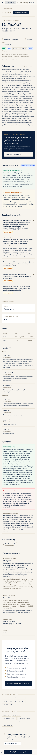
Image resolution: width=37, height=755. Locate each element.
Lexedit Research (24, 2)
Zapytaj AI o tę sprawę (20, 12)
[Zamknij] (34, 752)
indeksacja (6, 721)
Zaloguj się (31, 2)
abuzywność (16, 715)
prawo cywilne (7, 725)
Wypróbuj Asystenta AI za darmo (17, 683)
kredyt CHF (6, 715)
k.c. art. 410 (7, 698)
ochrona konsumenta (9, 718)
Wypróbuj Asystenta (12, 154)
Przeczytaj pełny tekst (11, 743)
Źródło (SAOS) (7, 12)
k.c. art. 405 (7, 701)
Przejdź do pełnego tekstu (28, 66)
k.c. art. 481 (7, 704)
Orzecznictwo (10, 2)
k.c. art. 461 (19, 701)
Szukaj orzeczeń (8, 8)
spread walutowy (18, 721)
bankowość (30, 721)
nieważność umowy (24, 718)
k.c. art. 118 (19, 698)
